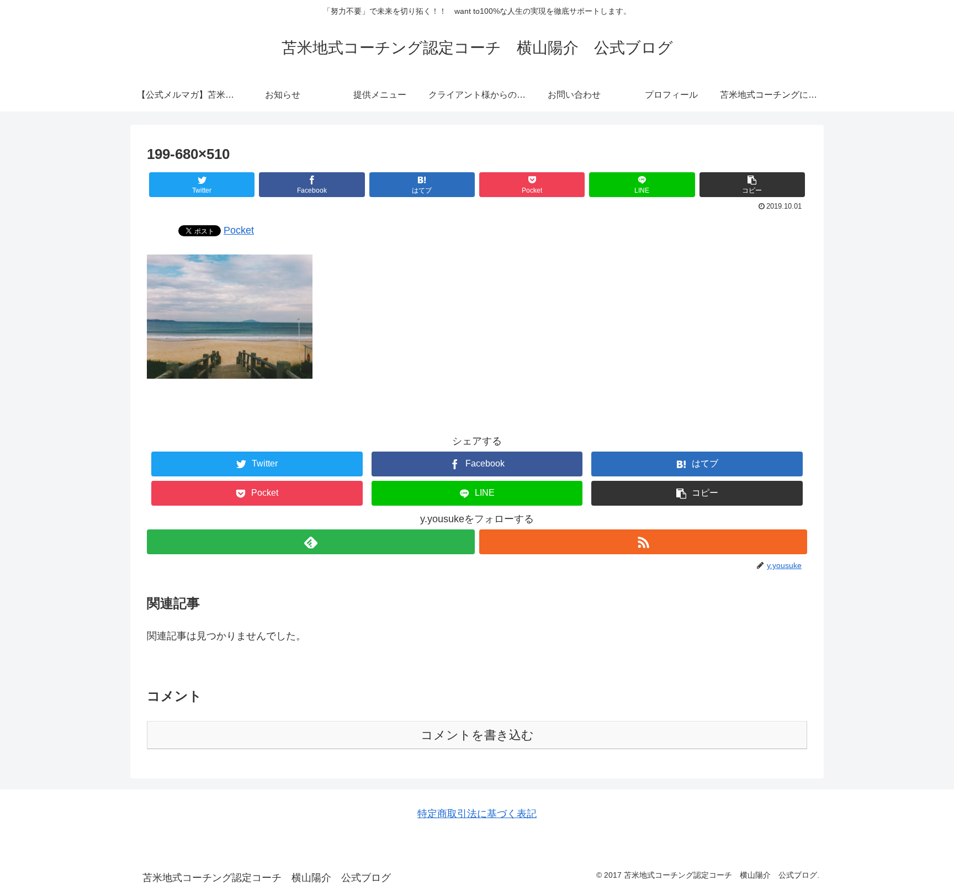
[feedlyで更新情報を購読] (311, 541)
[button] (752, 184)
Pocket (239, 230)
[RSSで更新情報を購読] (643, 541)
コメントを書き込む (477, 735)
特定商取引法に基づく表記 (477, 813)
